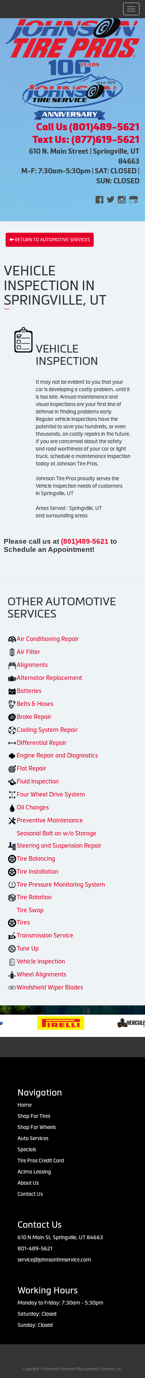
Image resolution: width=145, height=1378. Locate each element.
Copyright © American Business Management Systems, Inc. (72, 1369)
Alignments (32, 664)
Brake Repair (34, 716)
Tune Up (28, 948)
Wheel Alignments (41, 974)
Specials (26, 1149)
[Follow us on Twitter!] (111, 199)
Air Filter (28, 651)
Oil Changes (33, 807)
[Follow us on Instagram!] (122, 199)
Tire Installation (37, 871)
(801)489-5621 (85, 541)
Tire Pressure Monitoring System (61, 884)
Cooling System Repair (47, 729)
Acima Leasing (34, 1172)
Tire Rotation (34, 897)
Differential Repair (42, 742)
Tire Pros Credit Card (40, 1160)
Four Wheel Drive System (51, 794)
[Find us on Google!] (133, 199)
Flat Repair (31, 768)
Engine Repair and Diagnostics (57, 755)
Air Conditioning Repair (48, 638)
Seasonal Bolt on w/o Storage (56, 833)
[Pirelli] (48, 1022)
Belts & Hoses (35, 703)
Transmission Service (45, 935)
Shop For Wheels (36, 1127)
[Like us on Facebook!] (99, 199)
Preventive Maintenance (50, 820)
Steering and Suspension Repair (59, 845)
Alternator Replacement (49, 677)
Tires (23, 922)
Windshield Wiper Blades (50, 987)
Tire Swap (30, 910)
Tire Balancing (36, 858)
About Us (28, 1183)
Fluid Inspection (38, 781)
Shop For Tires (33, 1116)
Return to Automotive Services (52, 239)
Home (24, 1105)
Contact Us (30, 1194)
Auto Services (32, 1138)
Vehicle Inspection (41, 961)
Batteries (29, 690)
